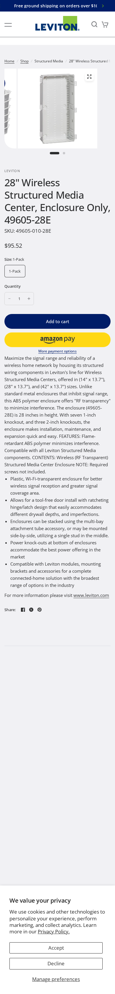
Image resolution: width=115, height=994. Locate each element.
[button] (57, 339)
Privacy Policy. (54, 931)
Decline (56, 963)
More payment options (57, 351)
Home (9, 61)
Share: (10, 610)
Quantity (12, 286)
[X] (31, 609)
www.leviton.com (91, 595)
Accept (56, 947)
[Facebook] (23, 609)
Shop (24, 61)
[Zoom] (89, 76)
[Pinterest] (39, 609)
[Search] (94, 24)
